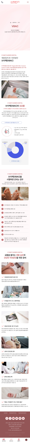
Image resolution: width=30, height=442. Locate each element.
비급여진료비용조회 (22, 413)
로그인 (6, 0)
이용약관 (5, 413)
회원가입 (9, 0)
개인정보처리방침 (12, 413)
